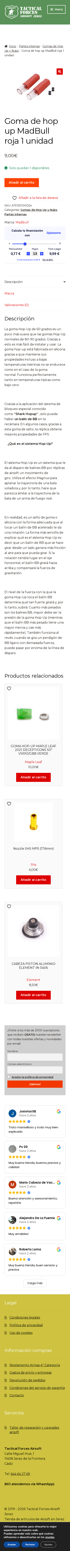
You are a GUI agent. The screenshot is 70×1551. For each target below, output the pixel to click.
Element (33, 980)
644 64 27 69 (20, 1474)
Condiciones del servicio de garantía (37, 1388)
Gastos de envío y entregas (31, 1372)
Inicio (12, 46)
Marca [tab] (9, 293)
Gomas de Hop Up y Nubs (38, 210)
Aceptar (12, 1544)
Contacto (17, 1395)
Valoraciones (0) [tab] (16, 305)
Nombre (12, 1051)
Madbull (22, 222)
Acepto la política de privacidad (32, 1077)
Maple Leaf (33, 762)
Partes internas (29, 46)
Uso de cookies (21, 1333)
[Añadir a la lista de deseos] (9, 688)
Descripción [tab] (13, 282)
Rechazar (30, 1544)
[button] (60, 71)
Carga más (35, 1283)
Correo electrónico (19, 1064)
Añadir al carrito (21, 182)
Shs (33, 865)
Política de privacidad (26, 1325)
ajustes (49, 1537)
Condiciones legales (25, 1317)
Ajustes (48, 1544)
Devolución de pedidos (27, 1380)
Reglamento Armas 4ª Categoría (35, 1365)
